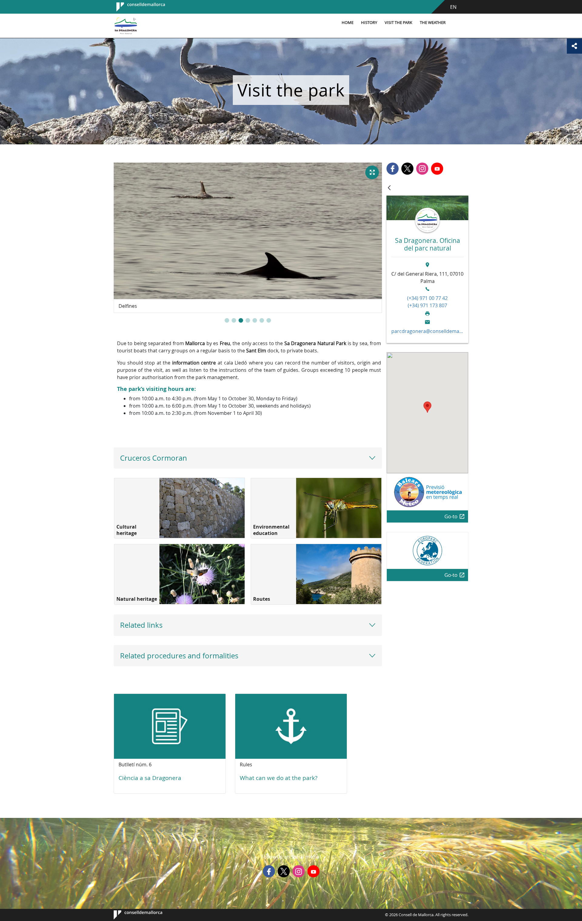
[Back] (389, 188)
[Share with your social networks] (574, 46)
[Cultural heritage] (202, 508)
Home (347, 22)
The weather (433, 22)
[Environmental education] (339, 508)
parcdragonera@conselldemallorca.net (427, 331)
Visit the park (398, 22)
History (369, 22)
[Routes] (339, 574)
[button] (227, 320)
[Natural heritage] (202, 574)
